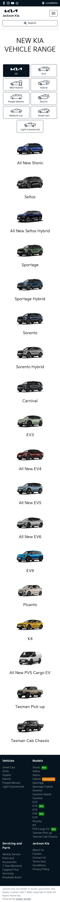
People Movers (11, 783)
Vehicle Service (11, 854)
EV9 (34, 817)
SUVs (5, 771)
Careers (37, 854)
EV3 (34, 802)
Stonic (36, 767)
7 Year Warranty (12, 866)
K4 (34, 825)
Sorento (37, 790)
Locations (52, 3)
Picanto (37, 821)
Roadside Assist (12, 877)
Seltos (36, 771)
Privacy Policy (40, 869)
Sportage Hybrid (42, 786)
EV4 (34, 806)
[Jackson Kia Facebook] (4, 3)
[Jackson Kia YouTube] (13, 3)
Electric (6, 779)
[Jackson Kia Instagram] (9, 3)
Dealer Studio (23, 899)
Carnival (37, 798)
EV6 (34, 813)
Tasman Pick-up (42, 833)
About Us (38, 850)
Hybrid (6, 775)
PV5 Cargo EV (41, 829)
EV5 (34, 809)
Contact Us (39, 857)
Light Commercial (13, 786)
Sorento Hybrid (41, 794)
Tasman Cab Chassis (44, 836)
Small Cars (8, 767)
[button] (53, 13)
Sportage (38, 783)
